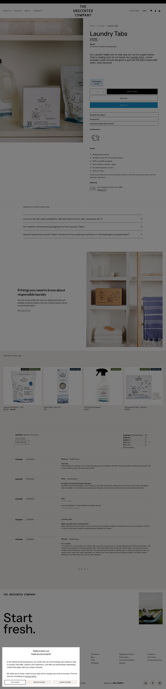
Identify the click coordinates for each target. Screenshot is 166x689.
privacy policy (30, 676)
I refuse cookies (39, 682)
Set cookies (15, 682)
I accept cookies (65, 682)
